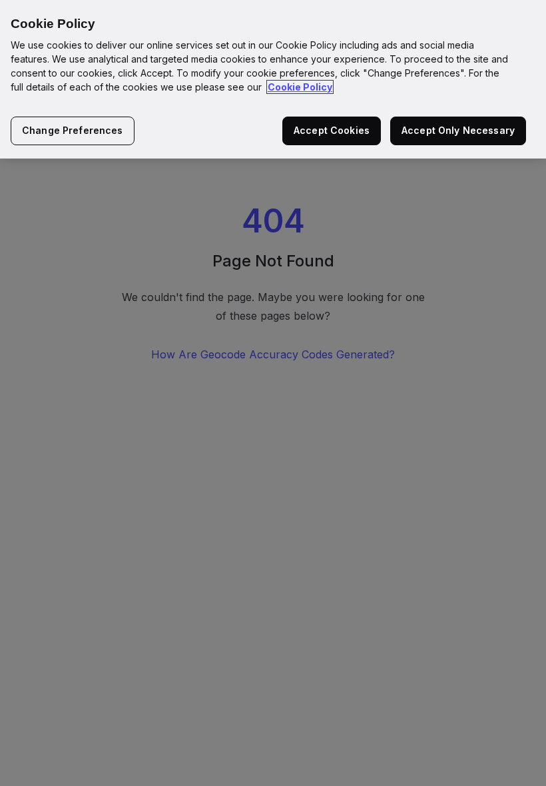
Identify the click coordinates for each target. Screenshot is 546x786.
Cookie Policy (300, 87)
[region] (273, 79)
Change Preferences (72, 130)
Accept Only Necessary (458, 130)
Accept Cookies (332, 130)
